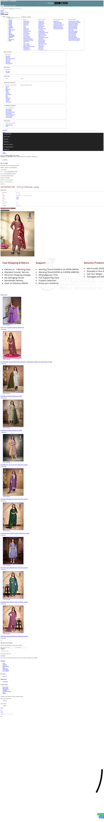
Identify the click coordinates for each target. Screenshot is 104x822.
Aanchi (10, 33)
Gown (24, 26)
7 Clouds (10, 25)
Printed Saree (40, 24)
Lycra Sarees (40, 29)
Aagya (10, 28)
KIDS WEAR (7, 69)
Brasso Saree (40, 48)
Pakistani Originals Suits (58, 27)
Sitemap (4, 693)
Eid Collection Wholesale (58, 28)
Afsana (10, 40)
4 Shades (10, 23)
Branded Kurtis (26, 47)
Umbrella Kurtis (26, 48)
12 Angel (10, 22)
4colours (10, 24)
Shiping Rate (5, 681)
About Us (5, 664)
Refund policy (5, 688)
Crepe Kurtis (25, 32)
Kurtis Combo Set (26, 37)
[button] (52, 820)
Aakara (10, 30)
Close (7, 12)
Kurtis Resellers (9, 110)
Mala (7, 95)
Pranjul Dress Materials (72, 27)
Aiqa (9, 41)
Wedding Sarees (41, 26)
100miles (10, 21)
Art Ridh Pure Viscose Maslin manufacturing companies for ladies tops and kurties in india (26, 361)
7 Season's (11, 26)
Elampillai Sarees (41, 33)
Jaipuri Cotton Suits (72, 34)
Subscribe (2, 648)
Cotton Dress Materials (72, 32)
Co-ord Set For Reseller (10, 112)
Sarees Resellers (9, 109)
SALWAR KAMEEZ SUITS (58, 19)
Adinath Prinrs (11, 39)
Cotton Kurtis (26, 23)
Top (24, 42)
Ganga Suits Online (72, 36)
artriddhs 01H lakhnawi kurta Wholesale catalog (14, 499)
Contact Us (7, 5)
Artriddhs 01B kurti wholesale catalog (11, 396)
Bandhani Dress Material (73, 24)
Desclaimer (5, 690)
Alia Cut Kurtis (26, 43)
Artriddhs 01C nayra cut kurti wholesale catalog (14, 464)
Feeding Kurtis (26, 21)
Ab (9, 38)
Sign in (10, 5)
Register (14, 5)
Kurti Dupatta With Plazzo (28, 40)
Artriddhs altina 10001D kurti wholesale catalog (14, 636)
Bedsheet (7, 78)
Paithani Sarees (41, 36)
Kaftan (24, 27)
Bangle (7, 90)
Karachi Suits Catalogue (73, 31)
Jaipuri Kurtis (25, 28)
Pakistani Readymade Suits (58, 24)
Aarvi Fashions (11, 35)
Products (4, 153)
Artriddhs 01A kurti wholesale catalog (11, 430)
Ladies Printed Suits (72, 33)
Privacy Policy (5, 687)
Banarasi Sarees (41, 23)
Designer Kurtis (26, 22)
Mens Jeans (8, 61)
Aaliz (10, 31)
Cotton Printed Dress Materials (74, 38)
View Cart (2, 14)
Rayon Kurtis (25, 34)
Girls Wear (8, 72)
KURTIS (24, 19)
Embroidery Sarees (42, 28)
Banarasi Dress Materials (73, 23)
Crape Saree (40, 47)
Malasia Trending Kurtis (28, 38)
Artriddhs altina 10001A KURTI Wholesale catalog (15, 533)
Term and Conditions (7, 691)
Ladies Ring (8, 98)
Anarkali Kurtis (26, 41)
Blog (4, 667)
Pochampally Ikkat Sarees (43, 37)
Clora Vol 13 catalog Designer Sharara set (12, 327)
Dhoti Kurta (8, 62)
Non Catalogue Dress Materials (74, 22)
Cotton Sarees (41, 22)
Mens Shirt (8, 57)
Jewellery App (8, 101)
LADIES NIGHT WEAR (10, 123)
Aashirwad (11, 37)
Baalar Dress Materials (72, 28)
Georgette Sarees (41, 42)
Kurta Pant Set (26, 29)
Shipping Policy (6, 689)
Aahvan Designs (12, 29)
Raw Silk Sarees (41, 41)
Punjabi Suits (70, 29)
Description (5, 159)
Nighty (7, 126)
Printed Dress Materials (72, 37)
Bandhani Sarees (41, 31)
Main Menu (5, 130)
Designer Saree (41, 21)
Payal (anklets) (8, 94)
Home (4, 16)
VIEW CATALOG (6, 324)
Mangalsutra (8, 89)
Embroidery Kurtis (26, 50)
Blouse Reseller (9, 113)
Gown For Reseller (9, 115)
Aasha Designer (12, 36)
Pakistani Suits (56, 21)
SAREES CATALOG (42, 19)
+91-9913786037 (4, 1)
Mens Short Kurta (9, 63)
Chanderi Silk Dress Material (74, 40)
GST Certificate (6, 669)
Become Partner (6, 666)
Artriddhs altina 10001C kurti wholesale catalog (14, 602)
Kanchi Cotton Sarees (42, 50)
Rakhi (7, 96)
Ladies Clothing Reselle (9, 107)
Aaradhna (10, 34)
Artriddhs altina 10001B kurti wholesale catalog (14, 567)
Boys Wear (8, 71)
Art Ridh (17, 197)
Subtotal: (2, 13)
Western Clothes (9, 117)
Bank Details (5, 668)
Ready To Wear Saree (42, 43)
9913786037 (2, 655)
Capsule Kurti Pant (27, 31)
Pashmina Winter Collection (73, 21)
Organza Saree (41, 46)
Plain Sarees (40, 27)
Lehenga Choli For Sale (10, 114)
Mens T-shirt (8, 59)
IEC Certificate (6, 670)
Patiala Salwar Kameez (57, 26)
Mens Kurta (8, 55)
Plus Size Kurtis (26, 33)
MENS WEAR (8, 54)
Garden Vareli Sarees (42, 34)
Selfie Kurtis (25, 24)
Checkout (6, 14)
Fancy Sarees (40, 45)
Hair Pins (7, 100)
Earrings (7, 91)
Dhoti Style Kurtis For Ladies (29, 46)
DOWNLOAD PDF (5, 210)
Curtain (21, 78)
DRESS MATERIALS (72, 19)
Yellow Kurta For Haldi (10, 58)
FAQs (4, 692)
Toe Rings (8, 99)
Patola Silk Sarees (41, 40)
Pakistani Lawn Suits (57, 22)
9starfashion (11, 27)
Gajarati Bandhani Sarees (43, 32)
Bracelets (7, 86)
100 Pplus (10, 20)
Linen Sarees (40, 38)
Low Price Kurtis (26, 36)
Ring (7, 87)
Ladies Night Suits (9, 124)
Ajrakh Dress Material (72, 26)
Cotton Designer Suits (57, 23)
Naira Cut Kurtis (26, 45)
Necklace (7, 92)
